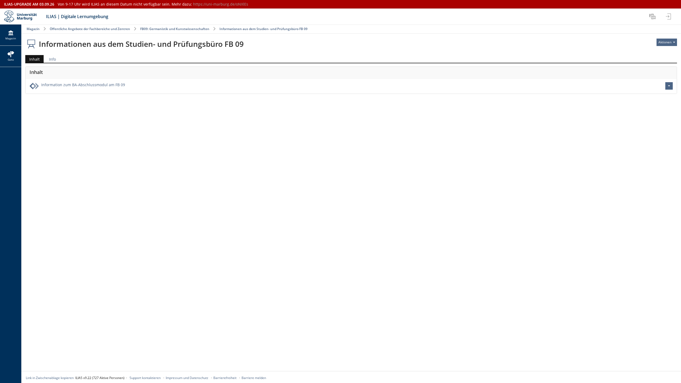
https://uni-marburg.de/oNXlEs (220, 4)
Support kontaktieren (145, 378)
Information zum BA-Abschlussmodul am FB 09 (83, 84)
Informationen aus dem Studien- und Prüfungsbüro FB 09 (263, 29)
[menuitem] (653, 16)
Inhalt (32, 60)
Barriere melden (254, 378)
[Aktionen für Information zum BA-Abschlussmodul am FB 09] (669, 86)
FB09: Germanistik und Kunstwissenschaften (175, 29)
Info (52, 59)
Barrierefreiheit (224, 378)
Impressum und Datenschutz (187, 378)
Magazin (33, 29)
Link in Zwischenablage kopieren (50, 378)
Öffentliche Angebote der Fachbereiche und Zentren (90, 29)
